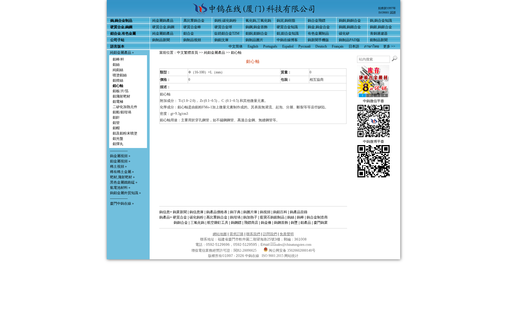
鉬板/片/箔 (121, 91)
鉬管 (116, 123)
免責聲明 (287, 234)
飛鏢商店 (251, 223)
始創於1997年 (387, 8)
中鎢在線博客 (287, 40)
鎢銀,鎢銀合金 (381, 27)
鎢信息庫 (197, 212)
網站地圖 (220, 234)
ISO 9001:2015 (273, 256)
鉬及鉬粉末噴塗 (125, 133)
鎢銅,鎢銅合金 (350, 20)
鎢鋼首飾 (281, 223)
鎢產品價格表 (216, 212)
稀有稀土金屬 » (122, 172)
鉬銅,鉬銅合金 (257, 33)
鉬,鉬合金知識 (288, 33)
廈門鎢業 (321, 223)
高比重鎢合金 (194, 20)
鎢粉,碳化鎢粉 (225, 20)
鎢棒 (300, 217)
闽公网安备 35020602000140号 (291, 250)
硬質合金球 (223, 27)
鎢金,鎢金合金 (319, 27)
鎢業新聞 (180, 212)
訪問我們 (270, 234)
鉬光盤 (118, 139)
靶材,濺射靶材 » (122, 177)
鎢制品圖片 (254, 40)
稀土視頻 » (118, 166)
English (253, 46)
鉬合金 (188, 33)
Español (287, 46)
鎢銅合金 (181, 223)
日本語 (354, 46)
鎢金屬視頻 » (120, 156)
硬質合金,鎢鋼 (163, 27)
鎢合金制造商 (317, 217)
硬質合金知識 (287, 27)
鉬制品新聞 (379, 40)
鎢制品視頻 (192, 40)
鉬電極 (118, 102)
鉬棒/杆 (118, 59)
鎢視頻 (265, 212)
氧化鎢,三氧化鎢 (258, 20)
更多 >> (389, 46)
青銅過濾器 (379, 33)
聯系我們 (253, 234)
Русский (304, 46)
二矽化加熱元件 (125, 107)
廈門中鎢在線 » (122, 203)
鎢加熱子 (250, 217)
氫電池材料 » (120, 188)
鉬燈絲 (118, 80)
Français (338, 46)
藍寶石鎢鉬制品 (272, 217)
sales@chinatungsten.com (293, 245)
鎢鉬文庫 (221, 40)
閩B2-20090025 (245, 250)
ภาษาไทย (371, 46)
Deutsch (321, 46)
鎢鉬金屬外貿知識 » (125, 193)
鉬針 (116, 117)
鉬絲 (116, 65)
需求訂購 (236, 234)
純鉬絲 (118, 70)
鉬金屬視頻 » (120, 161)
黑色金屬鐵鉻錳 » (123, 182)
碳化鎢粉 (197, 217)
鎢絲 (290, 217)
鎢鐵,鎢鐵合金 (350, 27)
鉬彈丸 (118, 144)
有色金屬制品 (318, 33)
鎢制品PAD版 (349, 40)
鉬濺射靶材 (121, 96)
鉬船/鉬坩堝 (122, 112)
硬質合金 (180, 217)
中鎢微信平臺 (373, 101)
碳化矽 (344, 33)
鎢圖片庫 (250, 212)
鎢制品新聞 (161, 40)
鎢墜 (294, 223)
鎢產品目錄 (298, 212)
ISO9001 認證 (387, 12)
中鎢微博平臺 (373, 141)
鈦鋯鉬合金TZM (226, 33)
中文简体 (236, 46)
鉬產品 (305, 223)
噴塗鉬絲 (120, 75)
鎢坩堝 (235, 217)
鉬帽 (116, 128)
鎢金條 (266, 223)
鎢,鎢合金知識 (381, 20)
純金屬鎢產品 (162, 20)
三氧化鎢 (197, 223)
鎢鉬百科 (280, 212)
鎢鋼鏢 (236, 223)
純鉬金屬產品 (120, 53)
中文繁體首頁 (187, 53)
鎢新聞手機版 (318, 40)
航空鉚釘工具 (217, 223)
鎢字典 (235, 212)
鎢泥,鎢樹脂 (286, 20)
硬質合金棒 (192, 27)
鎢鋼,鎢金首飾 (257, 27)
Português (270, 46)
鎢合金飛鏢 (316, 20)
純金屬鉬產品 (162, 33)
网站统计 (291, 256)
